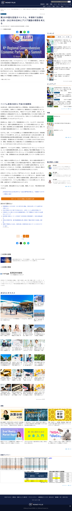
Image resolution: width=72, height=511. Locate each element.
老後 (54, 6)
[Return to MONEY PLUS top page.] (8, 2)
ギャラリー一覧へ (66, 485)
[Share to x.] (21, 32)
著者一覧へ (67, 186)
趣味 (62, 6)
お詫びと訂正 (65, 497)
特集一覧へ (67, 137)
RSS (60, 497)
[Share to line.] (24, 32)
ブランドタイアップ (65, 4)
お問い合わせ (51, 497)
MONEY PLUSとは (7, 497)
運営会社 (14, 497)
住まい (57, 6)
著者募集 (56, 497)
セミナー (56, 4)
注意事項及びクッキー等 (42, 497)
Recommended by (39, 399)
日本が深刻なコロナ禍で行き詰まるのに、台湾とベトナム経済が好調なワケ (22, 210)
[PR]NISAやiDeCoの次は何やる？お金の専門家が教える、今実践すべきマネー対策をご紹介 (23, 193)
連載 (47, 4)
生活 (44, 6)
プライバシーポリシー (32, 497)
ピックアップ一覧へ (65, 108)
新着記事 (42, 4)
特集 (51, 4)
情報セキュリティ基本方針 (22, 497)
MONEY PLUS (3, 9)
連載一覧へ (67, 449)
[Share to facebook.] (17, 32)
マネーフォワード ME (36, 500)
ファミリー (67, 6)
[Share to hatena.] (28, 32)
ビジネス (49, 6)
